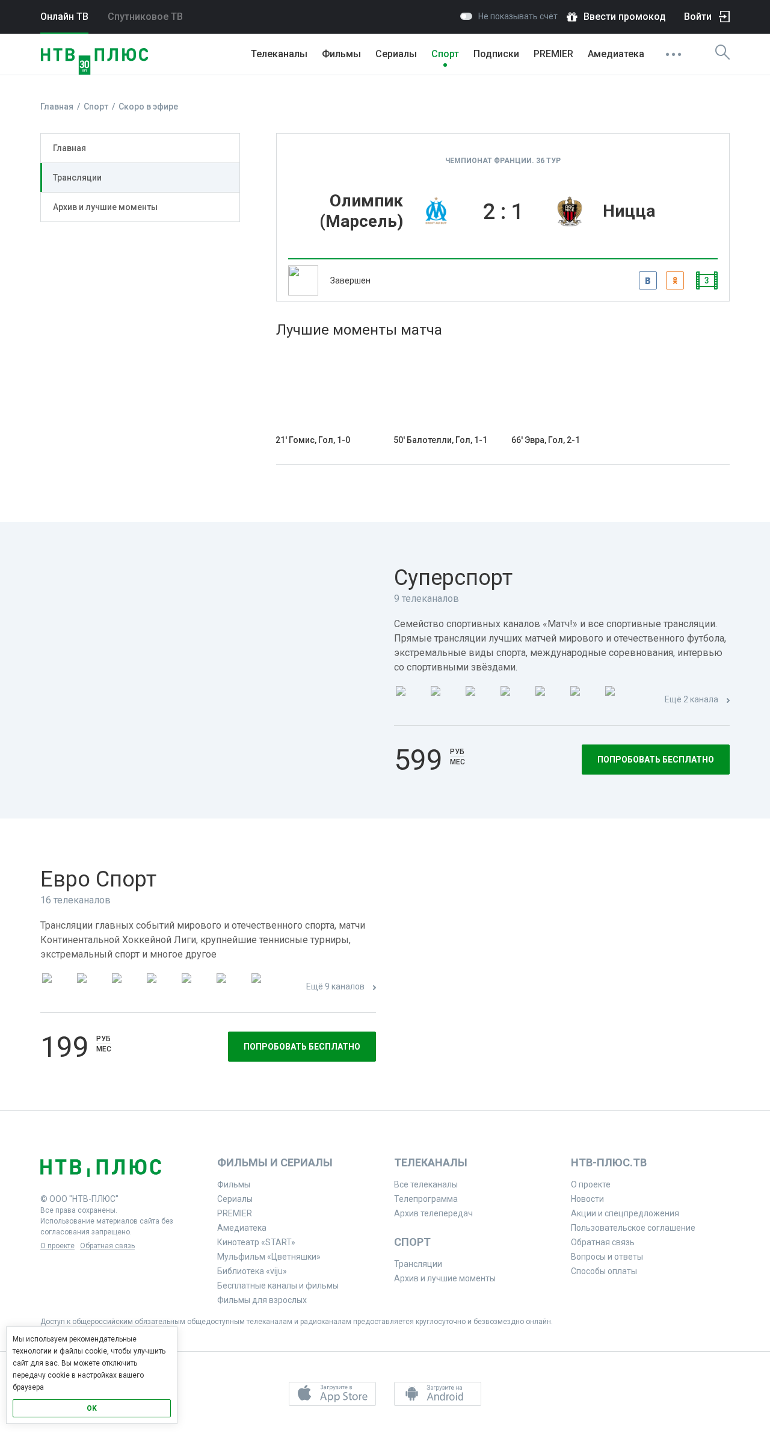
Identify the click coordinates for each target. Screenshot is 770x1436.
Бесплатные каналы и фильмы (278, 1285)
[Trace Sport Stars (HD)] (56, 987)
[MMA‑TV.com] (230, 987)
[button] (332, 1394)
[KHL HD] (125, 987)
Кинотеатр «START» (256, 1242)
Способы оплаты (604, 1271)
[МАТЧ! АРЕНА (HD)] (549, 700)
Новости (587, 1199)
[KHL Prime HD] (90, 987)
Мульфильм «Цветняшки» (269, 1256)
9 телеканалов (426, 598)
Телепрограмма (426, 1199)
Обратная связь (107, 1246)
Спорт (445, 54)
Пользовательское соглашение (633, 1228)
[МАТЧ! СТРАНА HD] (619, 700)
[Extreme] (265, 987)
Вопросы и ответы (607, 1256)
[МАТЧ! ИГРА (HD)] (584, 700)
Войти (698, 16)
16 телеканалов (75, 900)
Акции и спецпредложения (625, 1213)
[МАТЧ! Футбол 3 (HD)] (514, 700)
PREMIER (553, 54)
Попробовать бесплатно (655, 759)
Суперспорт (453, 577)
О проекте (57, 1246)
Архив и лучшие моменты (105, 207)
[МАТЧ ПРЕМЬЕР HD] (409, 700)
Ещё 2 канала (691, 699)
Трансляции (77, 177)
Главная (69, 148)
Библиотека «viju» (252, 1271)
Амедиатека (616, 54)
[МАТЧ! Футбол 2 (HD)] (479, 700)
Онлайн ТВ (64, 16)
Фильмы (341, 54)
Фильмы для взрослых (262, 1300)
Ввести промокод (625, 16)
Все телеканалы (426, 1184)
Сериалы (396, 54)
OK (92, 1408)
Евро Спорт (98, 879)
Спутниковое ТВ (145, 16)
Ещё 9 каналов (335, 986)
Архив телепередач (433, 1213)
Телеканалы (279, 54)
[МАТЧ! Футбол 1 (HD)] (444, 700)
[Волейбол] (195, 987)
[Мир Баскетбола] (160, 987)
